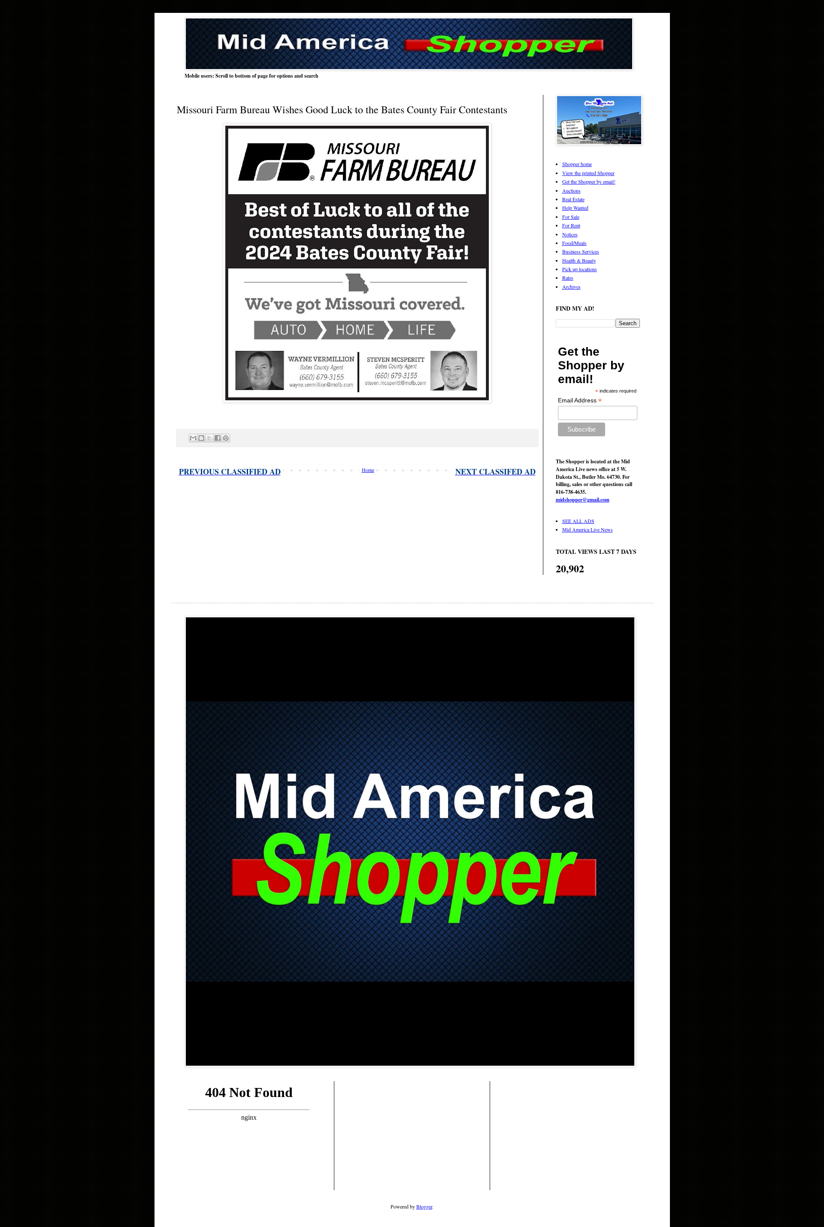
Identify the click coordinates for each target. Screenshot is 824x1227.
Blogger (424, 1206)
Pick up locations (579, 269)
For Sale (570, 216)
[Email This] (193, 438)
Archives (571, 286)
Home (368, 469)
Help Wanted (575, 207)
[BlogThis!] (201, 438)
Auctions (571, 190)
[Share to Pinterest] (225, 438)
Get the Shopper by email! (588, 181)
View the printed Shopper (588, 172)
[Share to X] (209, 438)
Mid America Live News (587, 529)
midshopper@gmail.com (582, 499)
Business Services (580, 251)
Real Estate (573, 199)
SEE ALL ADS (578, 520)
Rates (567, 277)
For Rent (571, 225)
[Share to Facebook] (217, 438)
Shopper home (577, 163)
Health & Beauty (579, 260)
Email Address (580, 400)
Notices (570, 234)
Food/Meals (574, 242)
